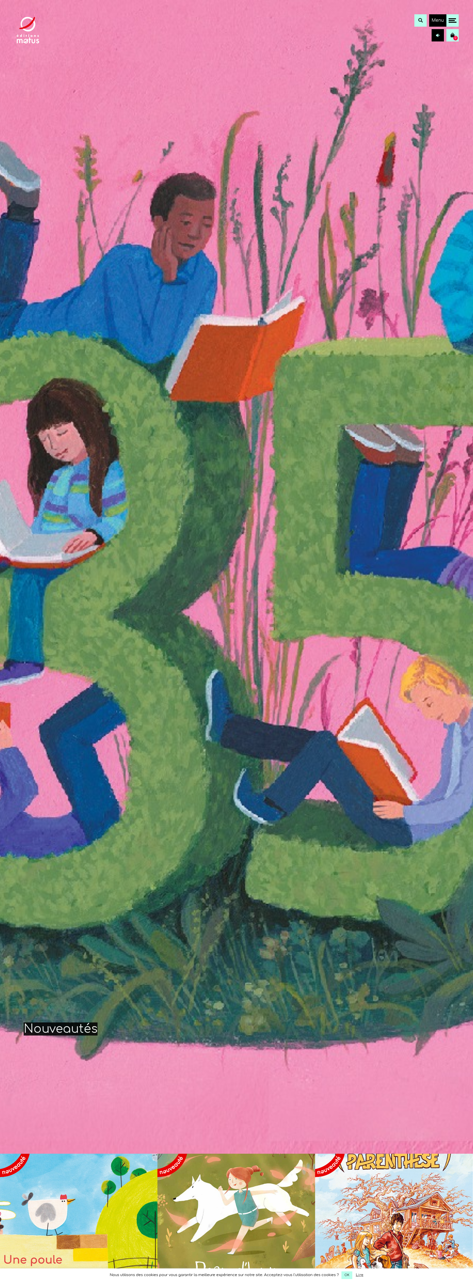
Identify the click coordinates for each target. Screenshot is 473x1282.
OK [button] (346, 1275)
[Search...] (420, 20)
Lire (359, 1275)
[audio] (438, 35)
